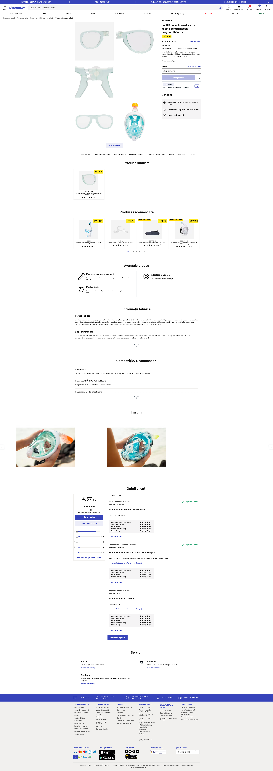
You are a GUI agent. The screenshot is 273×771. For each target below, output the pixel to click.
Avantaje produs (120, 154)
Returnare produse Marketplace (187, 713)
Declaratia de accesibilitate (138, 767)
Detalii (136, 345)
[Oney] (80, 757)
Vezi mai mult (114, 145)
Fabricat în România (81, 728)
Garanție (120, 712)
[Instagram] (133, 752)
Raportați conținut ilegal (189, 719)
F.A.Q (158, 765)
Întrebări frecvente (187, 717)
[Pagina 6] (144, 251)
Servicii (261, 13)
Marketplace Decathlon (82, 731)
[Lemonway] (90, 757)
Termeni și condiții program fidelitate (145, 710)
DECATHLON (167, 21)
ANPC (140, 736)
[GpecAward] (131, 758)
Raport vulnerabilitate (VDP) (146, 739)
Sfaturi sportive (165, 710)
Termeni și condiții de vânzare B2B (146, 714)
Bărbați (68, 13)
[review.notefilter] (103, 531)
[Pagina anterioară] (124, 251)
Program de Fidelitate (124, 707)
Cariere (76, 715)
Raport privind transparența (171, 765)
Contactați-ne (79, 734)
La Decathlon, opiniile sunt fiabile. (89, 558)
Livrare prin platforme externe (103, 713)
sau (183, 110)
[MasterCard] (80, 752)
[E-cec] (75, 758)
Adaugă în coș (178, 78)
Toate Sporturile (15, 13)
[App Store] (107, 753)
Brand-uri (235, 13)
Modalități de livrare (102, 707)
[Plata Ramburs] (85, 757)
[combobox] (181, 71)
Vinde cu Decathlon (188, 707)
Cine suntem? (79, 707)
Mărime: (164, 66)
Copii (93, 13)
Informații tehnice (136, 154)
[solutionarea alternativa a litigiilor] (158, 753)
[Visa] (75, 752)
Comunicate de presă (81, 710)
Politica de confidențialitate (144, 730)
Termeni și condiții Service (145, 719)
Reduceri (208, 13)
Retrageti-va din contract (101, 722)
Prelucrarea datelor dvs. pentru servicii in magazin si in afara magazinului (147, 725)
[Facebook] (126, 752)
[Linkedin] (137, 752)
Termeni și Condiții (85, 765)
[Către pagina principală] (17, 7)
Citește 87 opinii (187, 41)
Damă (44, 13)
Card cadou (121, 710)
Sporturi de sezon (166, 713)
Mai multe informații (88, 668)
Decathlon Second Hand (125, 720)
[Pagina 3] (136, 251)
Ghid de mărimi (196, 66)
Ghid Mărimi (100, 726)
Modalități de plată (102, 710)
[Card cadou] (95, 752)
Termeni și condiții (145, 707)
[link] (89, 517)
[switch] (199, 77)
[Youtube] (130, 752)
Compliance (78, 720)
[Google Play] (107, 759)
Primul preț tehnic (80, 726)
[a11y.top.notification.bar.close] (269, 2)
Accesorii (147, 13)
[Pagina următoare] (148, 251)
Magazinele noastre (81, 712)
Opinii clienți (181, 154)
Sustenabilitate (79, 718)
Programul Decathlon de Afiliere (168, 719)
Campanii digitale (102, 729)
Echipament (119, 13)
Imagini (171, 154)
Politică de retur (101, 719)
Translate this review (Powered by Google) (126, 563)
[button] (136, 163)
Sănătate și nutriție (178, 13)
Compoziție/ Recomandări (155, 154)
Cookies (141, 734)
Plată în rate (100, 717)
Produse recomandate (102, 154)
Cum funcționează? (188, 710)
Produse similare (84, 154)
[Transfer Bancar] (90, 753)
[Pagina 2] (133, 251)
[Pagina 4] (139, 251)
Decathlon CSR (79, 723)
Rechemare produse (124, 723)
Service (119, 718)
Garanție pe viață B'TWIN (125, 715)
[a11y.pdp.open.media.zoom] (94, 41)
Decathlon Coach (166, 715)
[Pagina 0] (128, 251)
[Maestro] (85, 752)
